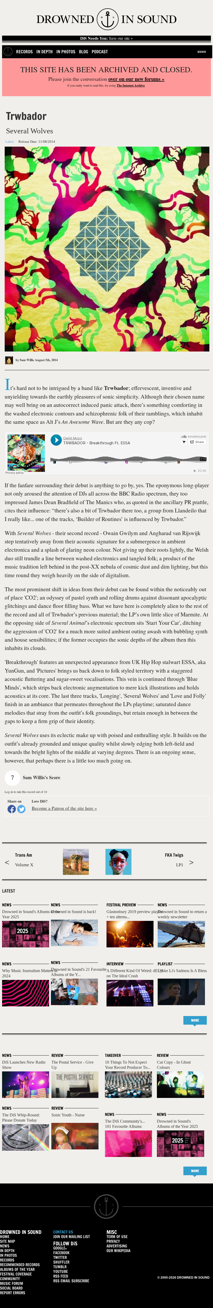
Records (24, 51)
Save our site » (106, 38)
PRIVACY (113, 1241)
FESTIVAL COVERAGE (16, 1274)
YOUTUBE (60, 1271)
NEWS (4, 1246)
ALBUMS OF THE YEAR (17, 1269)
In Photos (65, 51)
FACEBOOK (61, 1252)
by (24, 360)
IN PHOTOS (8, 1255)
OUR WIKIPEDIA (118, 1250)
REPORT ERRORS (12, 1293)
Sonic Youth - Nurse (68, 1115)
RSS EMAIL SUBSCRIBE (71, 1281)
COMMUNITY (10, 1278)
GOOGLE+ (60, 1248)
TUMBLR (59, 1267)
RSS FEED (60, 1276)
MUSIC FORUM (11, 1283)
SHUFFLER (61, 1262)
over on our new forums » (136, 79)
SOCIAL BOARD (11, 1288)
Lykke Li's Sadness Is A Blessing (185, 970)
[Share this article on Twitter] (21, 809)
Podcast (100, 51)
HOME (4, 1236)
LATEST (8, 891)
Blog (83, 51)
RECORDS (7, 1260)
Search (201, 52)
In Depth (44, 51)
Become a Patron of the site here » (64, 808)
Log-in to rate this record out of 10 (26, 792)
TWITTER (60, 1257)
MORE (195, 1020)
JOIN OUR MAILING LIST (71, 1236)
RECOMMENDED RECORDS (20, 1264)
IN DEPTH (7, 1250)
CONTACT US (63, 1232)
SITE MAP (7, 1241)
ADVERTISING (116, 1246)
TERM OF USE (117, 1236)
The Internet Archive (131, 85)
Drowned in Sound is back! (73, 911)
